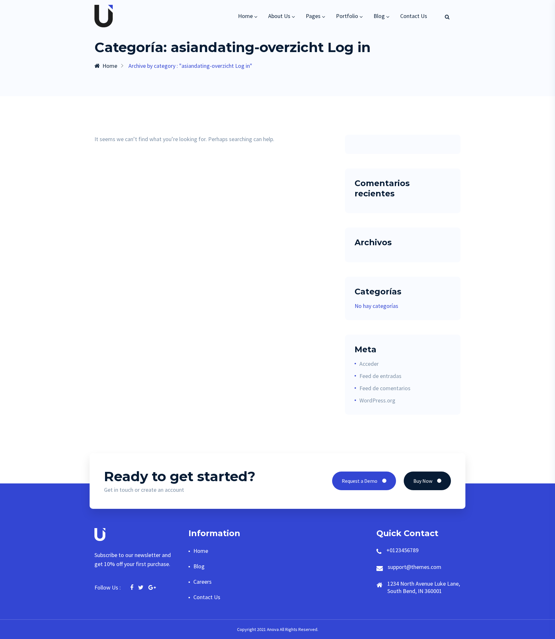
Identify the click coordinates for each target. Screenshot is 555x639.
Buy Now (422, 481)
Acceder (369, 363)
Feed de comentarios (384, 388)
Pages (313, 16)
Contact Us (413, 16)
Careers (202, 581)
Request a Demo (359, 481)
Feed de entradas (380, 376)
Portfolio (347, 16)
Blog (379, 16)
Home (245, 16)
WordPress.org (377, 400)
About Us (279, 16)
